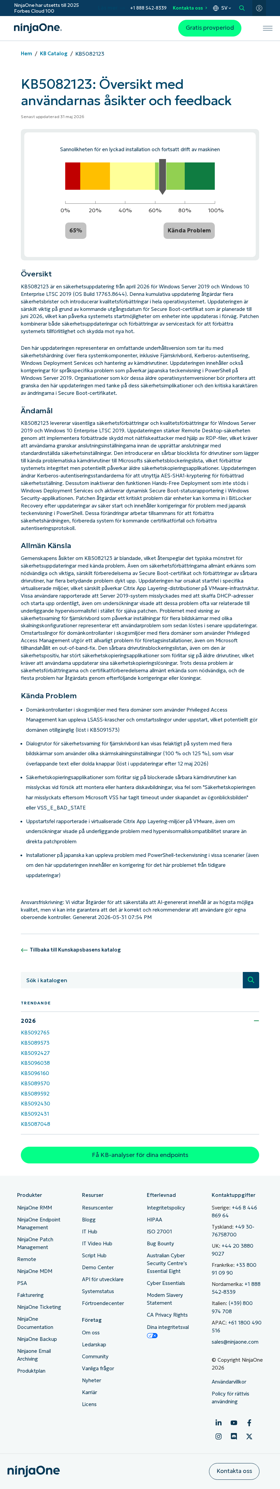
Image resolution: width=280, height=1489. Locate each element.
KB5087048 (35, 1124)
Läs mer (107, 8)
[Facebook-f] (249, 1423)
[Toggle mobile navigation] (267, 28)
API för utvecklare (103, 1279)
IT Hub (89, 1232)
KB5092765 (35, 1033)
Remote (26, 1259)
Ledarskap (94, 1345)
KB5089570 (35, 1083)
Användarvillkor (229, 1382)
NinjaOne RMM (34, 1208)
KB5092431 (35, 1114)
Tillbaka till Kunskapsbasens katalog (75, 950)
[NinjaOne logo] (38, 28)
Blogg (89, 1220)
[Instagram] (218, 1436)
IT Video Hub (97, 1244)
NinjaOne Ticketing (39, 1307)
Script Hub (94, 1255)
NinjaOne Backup (37, 1339)
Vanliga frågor (98, 1368)
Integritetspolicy (166, 1208)
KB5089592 (35, 1094)
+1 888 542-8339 (148, 8)
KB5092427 (35, 1053)
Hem (26, 54)
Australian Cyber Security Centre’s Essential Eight (167, 1263)
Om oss (91, 1333)
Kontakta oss (188, 8)
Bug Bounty (160, 1244)
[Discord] (234, 1436)
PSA (22, 1283)
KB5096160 (35, 1073)
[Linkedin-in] (218, 1423)
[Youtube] (234, 1423)
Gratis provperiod (210, 27)
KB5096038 (35, 1063)
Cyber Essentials (166, 1283)
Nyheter (91, 1380)
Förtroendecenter (103, 1303)
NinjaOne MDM (34, 1271)
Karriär (89, 1392)
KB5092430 (35, 1104)
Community (95, 1357)
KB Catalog (54, 54)
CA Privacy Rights (167, 1315)
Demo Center (98, 1267)
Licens (89, 1404)
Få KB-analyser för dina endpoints (140, 1155)
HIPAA (154, 1220)
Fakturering (30, 1295)
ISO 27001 (159, 1232)
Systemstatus (98, 1291)
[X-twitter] (249, 1436)
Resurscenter (97, 1208)
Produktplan (31, 1371)
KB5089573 (35, 1043)
